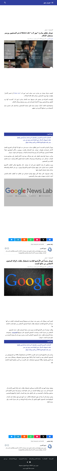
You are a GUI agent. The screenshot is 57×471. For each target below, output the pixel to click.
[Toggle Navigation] (52, 2)
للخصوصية (15, 332)
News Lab (17, 93)
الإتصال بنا (45, 458)
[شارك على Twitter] (43, 240)
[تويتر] (5, 248)
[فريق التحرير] (50, 250)
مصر (46, 29)
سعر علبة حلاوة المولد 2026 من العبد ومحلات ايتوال (38, 142)
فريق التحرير (50, 38)
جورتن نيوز (47, 2)
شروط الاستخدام (13, 458)
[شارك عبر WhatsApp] (30, 240)
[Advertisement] (28, 16)
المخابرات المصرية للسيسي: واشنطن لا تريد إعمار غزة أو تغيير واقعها (34, 137)
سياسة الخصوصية (23, 458)
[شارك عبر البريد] (37, 240)
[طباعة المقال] (11, 240)
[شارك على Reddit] (24, 240)
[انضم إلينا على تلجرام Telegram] (27, 462)
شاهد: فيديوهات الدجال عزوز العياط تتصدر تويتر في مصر (37, 140)
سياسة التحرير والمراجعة (35, 458)
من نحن (5, 458)
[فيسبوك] (8, 248)
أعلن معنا (51, 458)
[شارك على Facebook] (49, 240)
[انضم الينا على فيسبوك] (30, 462)
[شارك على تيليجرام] (18, 240)
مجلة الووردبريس (27, 468)
